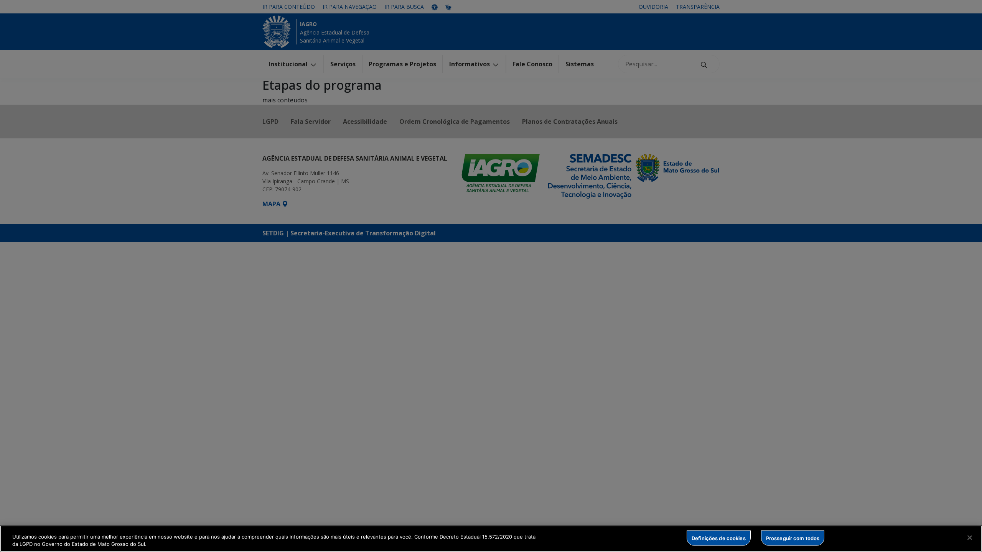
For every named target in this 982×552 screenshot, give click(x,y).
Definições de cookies (719, 538)
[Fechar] (969, 537)
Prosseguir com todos (793, 538)
